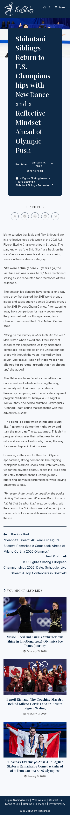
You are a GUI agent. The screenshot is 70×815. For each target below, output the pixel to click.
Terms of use (12, 803)
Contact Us (55, 800)
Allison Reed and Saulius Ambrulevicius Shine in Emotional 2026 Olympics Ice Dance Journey (35, 641)
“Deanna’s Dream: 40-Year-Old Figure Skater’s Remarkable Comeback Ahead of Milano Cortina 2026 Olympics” (35, 766)
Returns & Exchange (34, 803)
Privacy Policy (57, 803)
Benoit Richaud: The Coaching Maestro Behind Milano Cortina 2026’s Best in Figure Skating (35, 703)
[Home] (17, 178)
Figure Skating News (17, 800)
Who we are (39, 800)
